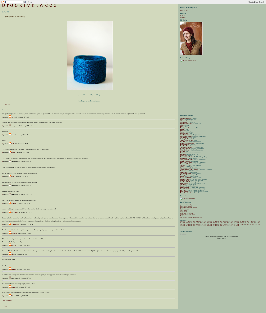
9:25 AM (7, 104)
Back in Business (184, 209)
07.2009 (182, 225)
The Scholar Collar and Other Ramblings (191, 217)
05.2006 (220, 221)
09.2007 (225, 223)
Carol (13, 152)
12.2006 (258, 221)
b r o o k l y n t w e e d (29, 5)
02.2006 (204, 221)
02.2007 (188, 223)
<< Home (4, 306)
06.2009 (258, 224)
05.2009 (252, 224)
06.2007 (209, 223)
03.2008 (258, 223)
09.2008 (209, 224)
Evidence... (183, 216)
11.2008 (220, 224)
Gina (12, 254)
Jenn (12, 135)
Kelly (12, 144)
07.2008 (198, 224)
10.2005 (182, 221)
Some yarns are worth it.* (187, 213)
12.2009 (209, 225)
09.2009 (193, 225)
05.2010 (236, 225)
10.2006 (247, 221)
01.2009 (231, 224)
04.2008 (182, 224)
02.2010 (220, 225)
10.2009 (198, 225)
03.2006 (209, 221)
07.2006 (231, 221)
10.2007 (231, 223)
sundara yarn (77, 95)
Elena (13, 296)
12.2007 (242, 223)
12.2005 (193, 221)
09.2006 (242, 221)
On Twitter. (183, 17)
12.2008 (225, 224)
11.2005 (188, 221)
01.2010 (215, 225)
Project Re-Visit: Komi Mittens (188, 207)
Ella (12, 176)
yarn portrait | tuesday (186, 205)
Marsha (13, 203)
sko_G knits (14, 212)
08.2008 (204, 224)
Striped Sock (183, 211)
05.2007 (204, 223)
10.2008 (215, 224)
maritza (13, 245)
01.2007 (182, 223)
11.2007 (236, 223)
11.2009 (204, 225)
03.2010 (225, 225)
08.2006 (236, 221)
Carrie (13, 117)
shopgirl (13, 287)
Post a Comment (7, 300)
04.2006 (215, 221)
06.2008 (193, 224)
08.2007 (220, 223)
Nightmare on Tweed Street (187, 214)
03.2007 (193, 223)
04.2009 (247, 224)
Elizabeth (14, 233)
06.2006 (225, 221)
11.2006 (252, 221)
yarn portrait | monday (186, 206)
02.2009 (236, 224)
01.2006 (198, 221)
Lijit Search (183, 234)
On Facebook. (184, 16)
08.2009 (188, 225)
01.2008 (247, 223)
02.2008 (252, 223)
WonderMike (15, 224)
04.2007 (198, 223)
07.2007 (215, 223)
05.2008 (188, 224)
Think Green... (184, 210)
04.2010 (231, 225)
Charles (13, 269)
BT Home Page (184, 10)
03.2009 (242, 224)
